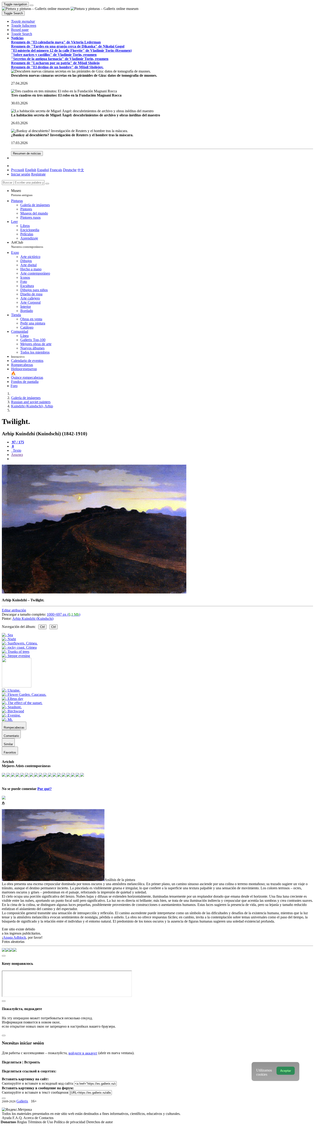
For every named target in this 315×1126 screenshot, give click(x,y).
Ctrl (42, 627)
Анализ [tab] (17, 455)
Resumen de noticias (27, 153)
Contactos (46, 1118)
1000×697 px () (63, 614)
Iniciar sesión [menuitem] (20, 174)
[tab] (17, 442)
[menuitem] (80, 170)
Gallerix (22, 1101)
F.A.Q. (17, 1118)
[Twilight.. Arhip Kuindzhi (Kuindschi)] (94, 592)
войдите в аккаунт (82, 1053)
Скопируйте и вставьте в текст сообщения (35, 1092)
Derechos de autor (99, 1122)
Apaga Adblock (14, 937)
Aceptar (285, 1070)
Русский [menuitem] (17, 170)
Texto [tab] (16, 450)
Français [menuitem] (56, 170)
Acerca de (31, 1118)
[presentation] (162, 459)
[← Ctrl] (16, 656)
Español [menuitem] (43, 170)
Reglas (22, 1122)
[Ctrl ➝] (11, 690)
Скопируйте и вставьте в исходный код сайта (37, 1083)
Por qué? (44, 789)
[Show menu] (31, 5)
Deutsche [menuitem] (70, 170)
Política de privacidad (70, 1122)
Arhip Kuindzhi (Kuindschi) (32, 619)
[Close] (47, 183)
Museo (22, 193)
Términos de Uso (41, 1122)
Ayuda (7, 1118)
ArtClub (27, 244)
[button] (23, 21)
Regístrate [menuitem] (38, 174)
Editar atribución (14, 610)
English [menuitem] (30, 170)
